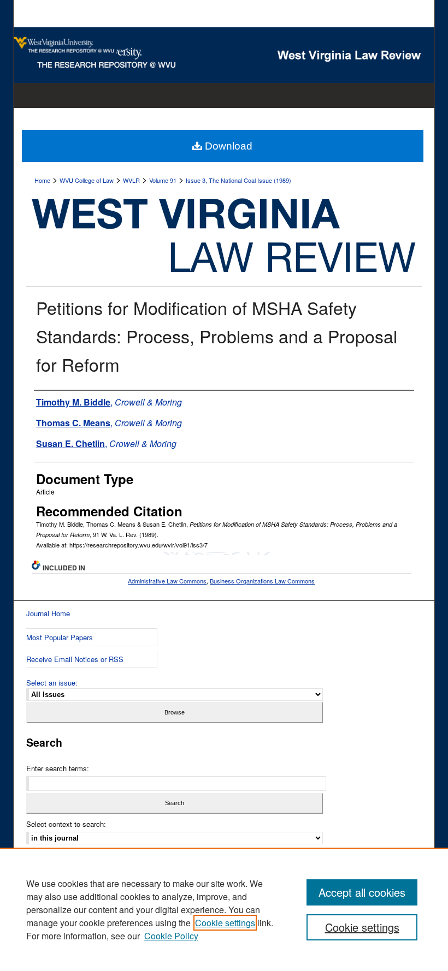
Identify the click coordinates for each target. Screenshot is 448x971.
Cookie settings (225, 922)
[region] (224, 909)
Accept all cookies (362, 892)
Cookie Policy (171, 936)
